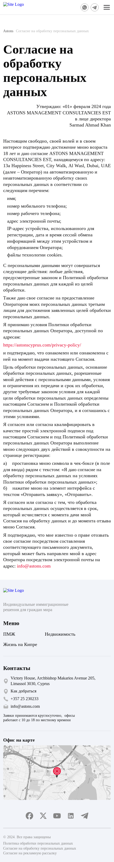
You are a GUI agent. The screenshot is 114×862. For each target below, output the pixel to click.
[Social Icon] (29, 815)
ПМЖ (9, 634)
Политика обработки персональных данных (38, 843)
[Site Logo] (20, 7)
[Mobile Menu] (107, 7)
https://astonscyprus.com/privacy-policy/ (42, 345)
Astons (8, 31)
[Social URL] (85, 7)
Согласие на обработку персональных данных (39, 848)
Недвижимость (60, 634)
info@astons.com (34, 566)
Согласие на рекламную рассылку (30, 853)
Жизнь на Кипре (20, 644)
